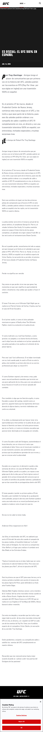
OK (21, 728)
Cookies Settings (21, 715)
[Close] (40, 701)
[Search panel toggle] (40, 3)
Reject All (21, 721)
